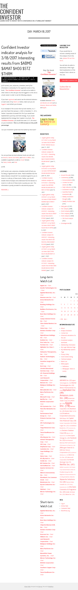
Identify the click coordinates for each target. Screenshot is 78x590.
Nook (5, 162)
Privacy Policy (65, 354)
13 (65, 308)
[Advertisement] (67, 127)
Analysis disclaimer (66, 330)
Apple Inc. (66, 404)
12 (61, 308)
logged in (4, 104)
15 (71, 308)
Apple (44, 107)
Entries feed (64, 506)
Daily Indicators (23, 79)
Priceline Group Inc (66, 472)
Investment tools (67, 189)
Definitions (65, 366)
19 (61, 311)
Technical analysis (66, 359)
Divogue (40, 586)
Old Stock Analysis (67, 218)
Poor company (65, 213)
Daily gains (64, 206)
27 (65, 315)
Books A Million (26, 157)
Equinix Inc (63, 435)
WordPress (50, 586)
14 (68, 308)
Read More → (5, 189)
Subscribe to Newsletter (65, 88)
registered (11, 99)
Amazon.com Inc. (66, 396)
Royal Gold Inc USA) (68, 477)
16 (74, 308)
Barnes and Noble (13, 157)
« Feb (61, 319)
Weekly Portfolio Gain (68, 201)
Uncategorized (65, 223)
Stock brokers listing (67, 356)
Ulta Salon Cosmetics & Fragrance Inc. (68, 489)
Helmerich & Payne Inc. (68, 445)
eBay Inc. (69, 433)
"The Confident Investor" (48, 73)
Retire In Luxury (47, 123)
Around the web (65, 175)
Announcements (67, 180)
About (63, 328)
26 (61, 315)
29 (71, 315)
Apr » (65, 319)
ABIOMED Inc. (66, 380)
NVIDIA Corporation (65, 467)
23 (74, 311)
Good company (65, 211)
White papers (65, 364)
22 (71, 311)
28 (68, 315)
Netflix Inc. (67, 464)
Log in (63, 503)
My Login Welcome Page (68, 347)
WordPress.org (65, 510)
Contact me (64, 333)
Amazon (5, 157)
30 (74, 315)
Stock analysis (65, 216)
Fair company (65, 208)
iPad (15, 162)
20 (65, 311)
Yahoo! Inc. (69, 494)
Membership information (68, 345)
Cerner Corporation (66, 423)
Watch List (16, 102)
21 (68, 311)
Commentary (64, 177)
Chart (49, 285)
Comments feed (65, 508)
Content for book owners (10, 79)
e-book (22, 160)
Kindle (9, 162)
